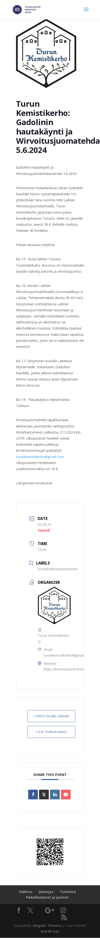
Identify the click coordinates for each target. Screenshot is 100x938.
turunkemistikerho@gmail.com (40, 456)
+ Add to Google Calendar (51, 716)
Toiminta (68, 891)
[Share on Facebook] (33, 794)
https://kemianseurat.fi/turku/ (66, 669)
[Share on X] (44, 794)
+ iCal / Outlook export (51, 732)
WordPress (50, 931)
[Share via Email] (66, 794)
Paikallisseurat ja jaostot (47, 897)
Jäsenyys (46, 891)
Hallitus (25, 891)
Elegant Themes (47, 925)
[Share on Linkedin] (55, 794)
